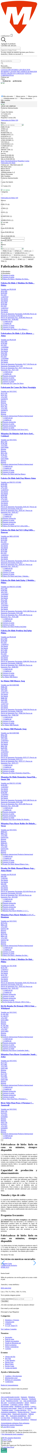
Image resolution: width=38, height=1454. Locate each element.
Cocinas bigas (5, 1418)
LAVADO (13, 71)
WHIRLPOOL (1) (20, 253)
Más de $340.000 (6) (8, 159)
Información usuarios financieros (12, 1425)
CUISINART (6, 146)
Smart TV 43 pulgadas (25, 1408)
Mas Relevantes (6, 167)
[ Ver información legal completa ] (12, 1434)
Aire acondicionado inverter (10, 1397)
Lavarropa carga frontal (8, 1408)
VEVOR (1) (15, 257)
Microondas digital (7, 1406)
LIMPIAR (12, 106)
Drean (27, 1403)
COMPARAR (8, 321)
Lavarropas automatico (15, 1403)
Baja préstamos (24, 1423)
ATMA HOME (7, 140)
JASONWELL (7, 144)
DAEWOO (6, 136)
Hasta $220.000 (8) (7, 155)
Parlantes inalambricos (21, 1419)
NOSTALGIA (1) (19, 255)
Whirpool (33, 1419)
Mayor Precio (5, 170)
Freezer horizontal (14, 1399)
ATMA (4, 129)
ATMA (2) (17, 251)
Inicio (3, 161)
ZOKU (4, 148)
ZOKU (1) (21, 259)
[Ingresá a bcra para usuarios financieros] (11, 1438)
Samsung (24, 1397)
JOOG (4, 131)
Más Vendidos (5, 176)
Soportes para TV (7, 1419)
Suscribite (5, 1301)
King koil (27, 1418)
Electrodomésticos (11, 161)
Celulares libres (6, 1414)
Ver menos (4, 1255)
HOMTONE (6, 133)
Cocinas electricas (20, 1410)
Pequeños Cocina (23, 161)
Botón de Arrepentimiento (9, 1385)
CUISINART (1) (9, 259)
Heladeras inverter (12, 1401)
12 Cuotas (6, 114)
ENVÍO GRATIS (7, 73)
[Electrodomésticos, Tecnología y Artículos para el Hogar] (19, 33)
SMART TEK (7, 150)
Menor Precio (5, 169)
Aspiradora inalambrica (8, 1412)
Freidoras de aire (17, 1418)
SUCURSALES (18, 73)
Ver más (11, 1255)
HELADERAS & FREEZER (27, 71)
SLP (29, 1416)
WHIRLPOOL (7, 134)
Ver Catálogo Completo (9, 1329)
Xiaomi (33, 1412)
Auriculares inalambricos (18, 1416)
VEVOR (5, 142)
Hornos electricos (23, 1412)
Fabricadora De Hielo (8, 163)
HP (35, 1408)
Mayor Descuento (7, 174)
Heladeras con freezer (22, 1406)
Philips (26, 1404)
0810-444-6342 (6, 1288)
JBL (7, 1416)
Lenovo (33, 1406)
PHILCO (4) (7, 251)
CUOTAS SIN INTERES (9, 70)
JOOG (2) (27, 251)
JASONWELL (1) (28, 257)
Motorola (25, 1399)
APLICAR (4, 106)
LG (21, 1401)
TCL (29, 1410)
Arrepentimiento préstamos (10, 1423)
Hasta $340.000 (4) (7, 157)
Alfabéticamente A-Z (8, 172)
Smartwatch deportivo (19, 1414)
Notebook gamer (7, 1410)
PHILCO (5, 127)
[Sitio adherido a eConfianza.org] (6, 1440)
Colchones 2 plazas (16, 1404)
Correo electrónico (7, 1299)
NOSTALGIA (7, 138)
